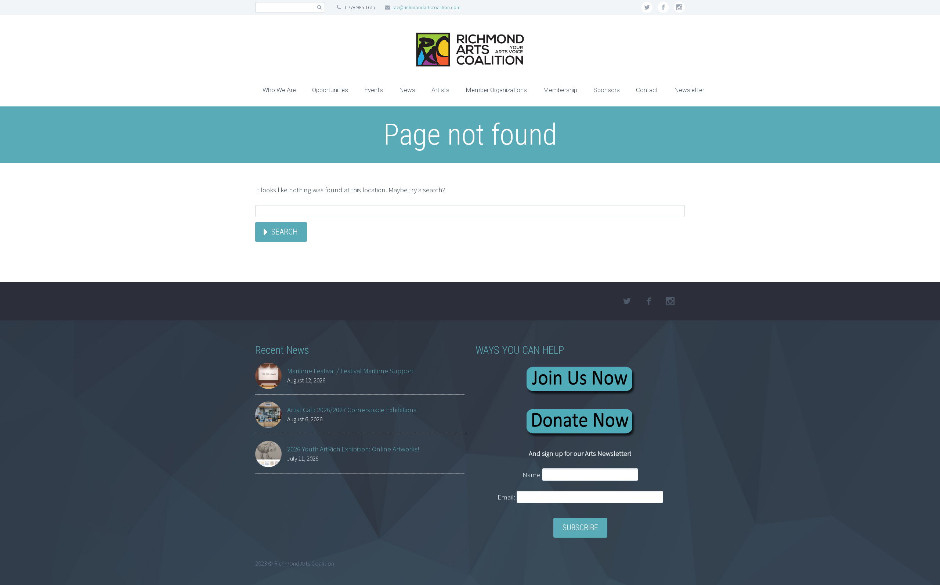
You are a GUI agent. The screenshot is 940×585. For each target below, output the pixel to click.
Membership (560, 90)
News (407, 90)
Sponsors (606, 90)
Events (373, 90)
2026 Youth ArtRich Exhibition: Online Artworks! (353, 448)
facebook (663, 7)
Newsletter (689, 90)
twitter (646, 7)
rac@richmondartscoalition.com (426, 7)
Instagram (679, 7)
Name (531, 474)
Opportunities (330, 90)
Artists (440, 90)
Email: (507, 497)
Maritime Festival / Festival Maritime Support (350, 370)
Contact (647, 90)
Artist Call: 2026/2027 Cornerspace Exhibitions (351, 409)
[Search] (319, 7)
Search (284, 231)
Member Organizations (496, 90)
